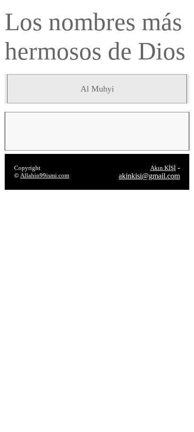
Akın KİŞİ (163, 167)
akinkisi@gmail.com (149, 176)
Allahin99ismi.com (44, 175)
